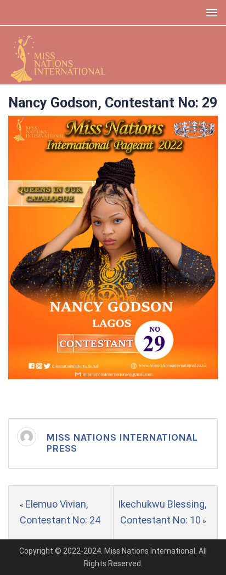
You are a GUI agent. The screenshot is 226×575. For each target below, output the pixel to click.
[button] (209, 12)
